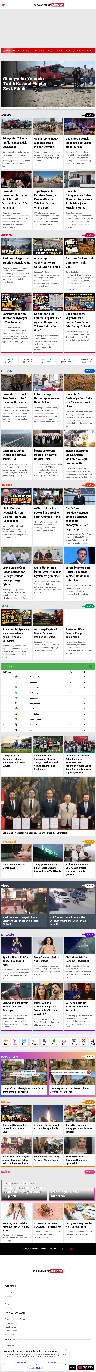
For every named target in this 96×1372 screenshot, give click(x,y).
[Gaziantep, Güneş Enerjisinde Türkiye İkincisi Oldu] (16, 438)
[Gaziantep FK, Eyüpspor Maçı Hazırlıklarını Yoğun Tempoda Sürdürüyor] (16, 617)
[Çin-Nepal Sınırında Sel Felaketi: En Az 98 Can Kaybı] (16, 1113)
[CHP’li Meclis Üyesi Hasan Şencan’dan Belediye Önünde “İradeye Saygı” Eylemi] (16, 555)
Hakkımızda (9, 1346)
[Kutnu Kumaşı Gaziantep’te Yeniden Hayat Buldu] (48, 382)
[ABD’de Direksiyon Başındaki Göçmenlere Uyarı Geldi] (79, 1145)
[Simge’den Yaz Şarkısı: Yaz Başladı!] (48, 945)
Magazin (8, 1308)
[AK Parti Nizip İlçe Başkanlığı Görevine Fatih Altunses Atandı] (48, 496)
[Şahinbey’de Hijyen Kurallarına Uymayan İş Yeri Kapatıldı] (16, 302)
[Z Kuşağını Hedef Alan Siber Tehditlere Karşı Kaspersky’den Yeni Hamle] (48, 853)
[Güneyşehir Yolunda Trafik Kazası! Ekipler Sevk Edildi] (16, 126)
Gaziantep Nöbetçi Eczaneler (16, 1319)
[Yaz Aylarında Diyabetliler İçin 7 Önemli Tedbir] (79, 1211)
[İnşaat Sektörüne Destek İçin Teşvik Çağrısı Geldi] (48, 439)
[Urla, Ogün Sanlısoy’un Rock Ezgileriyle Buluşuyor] (16, 991)
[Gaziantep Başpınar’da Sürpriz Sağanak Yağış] (16, 246)
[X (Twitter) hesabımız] (63, 1249)
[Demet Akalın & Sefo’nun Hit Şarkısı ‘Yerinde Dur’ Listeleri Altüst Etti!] (48, 991)
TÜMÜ (88, 115)
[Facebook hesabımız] (59, 1249)
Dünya (7, 1304)
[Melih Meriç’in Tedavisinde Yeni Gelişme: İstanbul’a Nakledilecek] (16, 496)
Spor (7, 1300)
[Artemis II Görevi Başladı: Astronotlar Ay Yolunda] (48, 1113)
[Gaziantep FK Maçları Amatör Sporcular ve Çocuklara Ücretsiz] (48, 803)
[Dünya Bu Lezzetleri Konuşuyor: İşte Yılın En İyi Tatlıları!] (79, 1113)
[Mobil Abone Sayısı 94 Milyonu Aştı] (16, 852)
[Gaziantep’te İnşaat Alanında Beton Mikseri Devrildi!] (48, 126)
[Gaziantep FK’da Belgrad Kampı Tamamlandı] (79, 617)
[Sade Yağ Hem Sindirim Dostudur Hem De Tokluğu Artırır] (16, 1211)
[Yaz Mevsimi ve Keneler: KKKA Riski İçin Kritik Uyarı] (48, 1211)
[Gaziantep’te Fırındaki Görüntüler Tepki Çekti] (79, 246)
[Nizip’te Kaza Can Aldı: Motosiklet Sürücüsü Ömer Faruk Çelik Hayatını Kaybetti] (72, 901)
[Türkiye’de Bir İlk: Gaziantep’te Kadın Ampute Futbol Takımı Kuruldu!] (16, 744)
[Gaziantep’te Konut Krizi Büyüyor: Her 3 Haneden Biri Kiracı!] (16, 382)
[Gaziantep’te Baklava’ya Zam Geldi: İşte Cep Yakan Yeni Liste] (79, 382)
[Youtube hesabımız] (71, 1249)
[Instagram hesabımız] (67, 1249)
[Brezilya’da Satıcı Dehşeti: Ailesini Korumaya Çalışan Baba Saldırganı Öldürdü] (24, 901)
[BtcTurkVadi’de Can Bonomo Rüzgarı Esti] (79, 945)
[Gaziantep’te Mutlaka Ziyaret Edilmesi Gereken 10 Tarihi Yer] (72, 1072)
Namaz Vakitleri (11, 1323)
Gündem (8, 1293)
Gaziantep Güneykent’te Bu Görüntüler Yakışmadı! (37, 51)
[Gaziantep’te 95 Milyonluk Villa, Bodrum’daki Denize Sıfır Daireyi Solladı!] (79, 302)
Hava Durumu (10, 1327)
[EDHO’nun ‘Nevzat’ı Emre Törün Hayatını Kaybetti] (79, 991)
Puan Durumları (11, 1331)
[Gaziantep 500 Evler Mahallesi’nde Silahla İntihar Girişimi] (79, 126)
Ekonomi (8, 1296)
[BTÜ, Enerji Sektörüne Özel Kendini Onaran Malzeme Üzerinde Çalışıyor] (79, 853)
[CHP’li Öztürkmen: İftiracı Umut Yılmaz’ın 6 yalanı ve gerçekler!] (48, 556)
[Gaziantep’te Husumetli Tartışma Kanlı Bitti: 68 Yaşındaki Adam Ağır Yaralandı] (16, 179)
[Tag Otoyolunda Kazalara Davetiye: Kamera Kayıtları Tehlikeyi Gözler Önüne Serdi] (48, 179)
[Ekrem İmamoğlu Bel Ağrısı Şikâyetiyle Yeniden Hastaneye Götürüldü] (79, 556)
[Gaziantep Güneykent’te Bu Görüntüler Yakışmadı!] (48, 246)
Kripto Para (9, 1335)
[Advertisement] (48, 27)
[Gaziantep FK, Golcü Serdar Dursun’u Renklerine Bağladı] (48, 617)
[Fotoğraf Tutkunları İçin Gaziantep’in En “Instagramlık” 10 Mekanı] (24, 1072)
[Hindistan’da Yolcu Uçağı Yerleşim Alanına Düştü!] (48, 1145)
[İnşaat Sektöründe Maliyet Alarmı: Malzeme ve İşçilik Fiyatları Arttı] (79, 439)
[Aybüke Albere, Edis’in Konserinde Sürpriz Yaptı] (16, 945)
